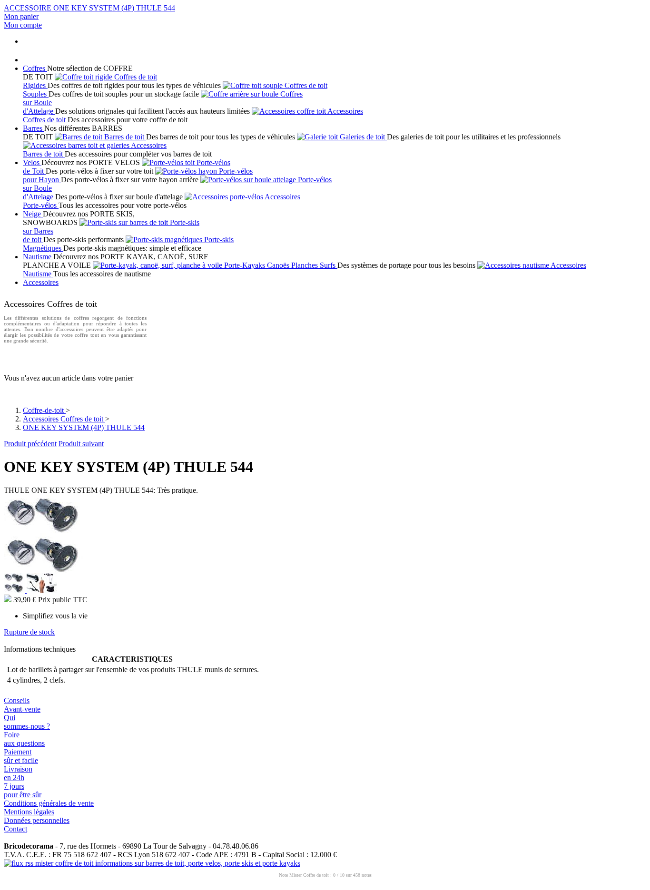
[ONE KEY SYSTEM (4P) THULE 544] (15, 590)
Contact (15, 829)
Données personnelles (36, 820)
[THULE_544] (45, 570)
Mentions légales (29, 812)
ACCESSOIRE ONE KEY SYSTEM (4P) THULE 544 (89, 8)
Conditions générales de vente (49, 803)
